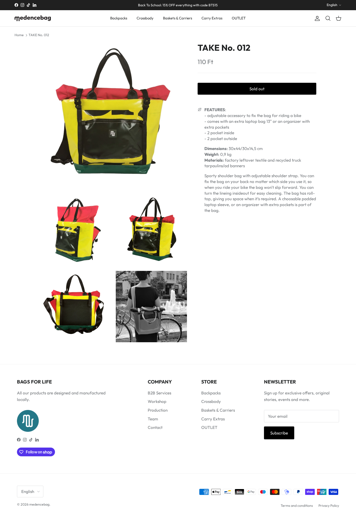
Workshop (157, 401)
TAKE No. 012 (39, 35)
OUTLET (239, 18)
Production (158, 410)
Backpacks (118, 18)
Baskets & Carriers (177, 18)
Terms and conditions (297, 505)
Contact (155, 427)
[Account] (316, 18)
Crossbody (145, 18)
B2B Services (159, 392)
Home (19, 35)
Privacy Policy (328, 505)
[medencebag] (33, 18)
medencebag (39, 504)
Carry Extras (211, 18)
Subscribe (279, 432)
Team (153, 418)
